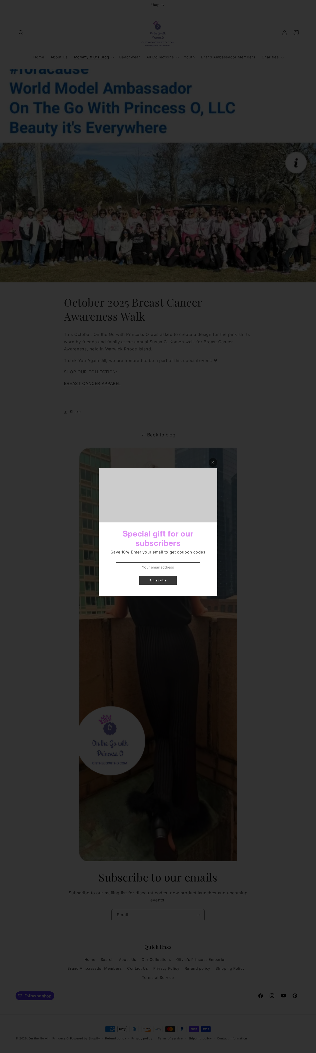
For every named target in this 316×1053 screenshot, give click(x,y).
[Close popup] (213, 462)
